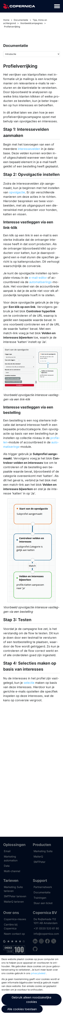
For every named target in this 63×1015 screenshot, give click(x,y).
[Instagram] (42, 941)
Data (7, 865)
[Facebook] (48, 941)
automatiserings (40, 282)
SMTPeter (39, 861)
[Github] (35, 949)
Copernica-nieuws (15, 919)
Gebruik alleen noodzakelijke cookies (31, 999)
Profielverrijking (12, 26)
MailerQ (38, 856)
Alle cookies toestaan (22, 1009)
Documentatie (21, 20)
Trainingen (40, 897)
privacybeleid (38, 973)
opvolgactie (17, 192)
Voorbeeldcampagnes (31, 23)
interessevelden (29, 149)
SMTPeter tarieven (15, 896)
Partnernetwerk (43, 887)
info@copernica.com (46, 933)
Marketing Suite (43, 851)
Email (7, 851)
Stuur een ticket (43, 903)
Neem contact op (14, 933)
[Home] (19, 6)
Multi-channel (12, 871)
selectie (29, 682)
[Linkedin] (36, 941)
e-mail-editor (38, 277)
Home (6, 20)
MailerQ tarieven (14, 901)
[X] (53, 941)
